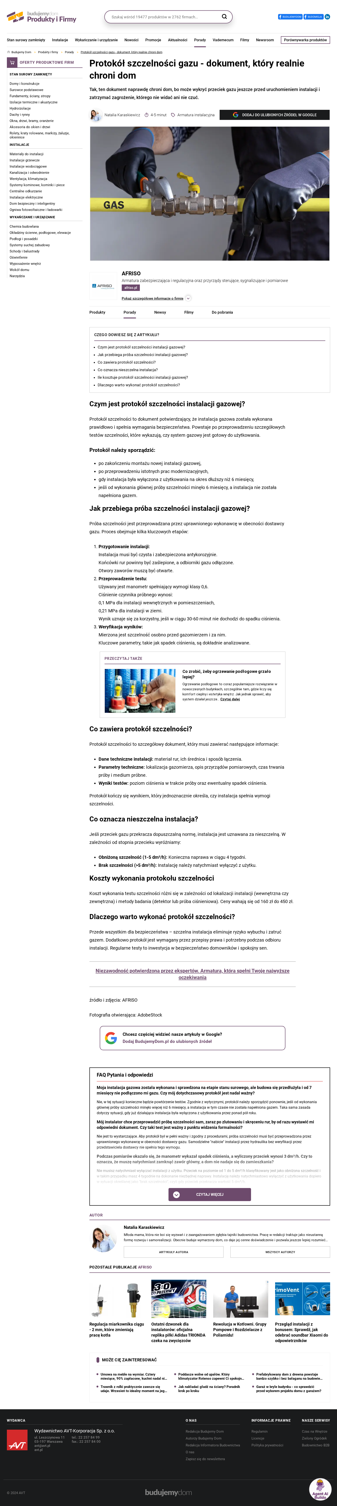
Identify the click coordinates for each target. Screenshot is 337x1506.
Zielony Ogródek (314, 1438)
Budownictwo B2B (315, 1445)
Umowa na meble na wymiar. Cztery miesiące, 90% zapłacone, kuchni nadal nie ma (133, 1376)
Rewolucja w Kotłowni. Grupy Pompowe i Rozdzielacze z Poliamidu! (239, 1329)
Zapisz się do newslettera (205, 1459)
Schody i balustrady (24, 251)
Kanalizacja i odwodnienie (29, 173)
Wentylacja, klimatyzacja (28, 179)
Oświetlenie (19, 257)
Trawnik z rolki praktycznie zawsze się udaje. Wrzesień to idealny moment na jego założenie (133, 1389)
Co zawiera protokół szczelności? (127, 362)
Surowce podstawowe (26, 90)
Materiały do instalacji (27, 154)
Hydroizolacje (20, 108)
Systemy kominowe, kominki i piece (37, 185)
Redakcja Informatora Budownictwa (213, 1445)
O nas (190, 1452)
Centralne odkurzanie (26, 191)
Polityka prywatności (267, 1445)
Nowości (131, 40)
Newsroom (265, 40)
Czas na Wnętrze (314, 1431)
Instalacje (60, 40)
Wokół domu (19, 270)
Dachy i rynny (20, 115)
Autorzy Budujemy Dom (203, 1438)
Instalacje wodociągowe (28, 166)
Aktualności (177, 40)
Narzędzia (17, 276)
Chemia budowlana (24, 226)
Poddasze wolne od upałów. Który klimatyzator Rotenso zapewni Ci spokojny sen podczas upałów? (210, 1376)
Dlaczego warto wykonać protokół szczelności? (139, 385)
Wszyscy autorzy (280, 1252)
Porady (200, 40)
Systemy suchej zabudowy (30, 245)
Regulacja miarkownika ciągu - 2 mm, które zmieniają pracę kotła (116, 1329)
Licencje (257, 1438)
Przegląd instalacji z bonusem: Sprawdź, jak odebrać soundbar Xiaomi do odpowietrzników (301, 1332)
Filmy (244, 40)
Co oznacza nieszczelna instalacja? (128, 370)
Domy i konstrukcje (24, 84)
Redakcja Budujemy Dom (205, 1431)
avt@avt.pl (42, 1446)
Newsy (160, 312)
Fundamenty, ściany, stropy (30, 96)
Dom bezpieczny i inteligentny (32, 204)
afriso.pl (130, 288)
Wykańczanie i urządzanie (96, 40)
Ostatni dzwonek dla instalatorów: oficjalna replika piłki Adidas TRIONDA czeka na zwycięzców (178, 1332)
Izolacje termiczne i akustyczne (34, 102)
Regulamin (259, 1431)
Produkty (97, 312)
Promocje (153, 40)
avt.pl (38, 1450)
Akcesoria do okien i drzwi (30, 127)
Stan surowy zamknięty (26, 40)
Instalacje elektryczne (26, 197)
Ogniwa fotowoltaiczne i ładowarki (36, 210)
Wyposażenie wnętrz (25, 264)
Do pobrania (222, 312)
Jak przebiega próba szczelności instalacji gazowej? (143, 354)
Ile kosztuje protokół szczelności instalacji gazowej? (143, 377)
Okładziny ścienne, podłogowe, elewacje (40, 233)
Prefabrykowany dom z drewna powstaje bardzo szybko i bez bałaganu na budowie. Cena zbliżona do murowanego (288, 1376)
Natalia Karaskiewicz (122, 115)
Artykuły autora (173, 1252)
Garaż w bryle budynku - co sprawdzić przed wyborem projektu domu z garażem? (288, 1389)
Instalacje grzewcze (25, 160)
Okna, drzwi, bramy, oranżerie (32, 121)
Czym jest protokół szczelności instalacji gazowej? (141, 347)
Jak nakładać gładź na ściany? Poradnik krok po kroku (209, 1389)
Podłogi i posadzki (24, 239)
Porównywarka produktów (305, 40)
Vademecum (223, 40)
